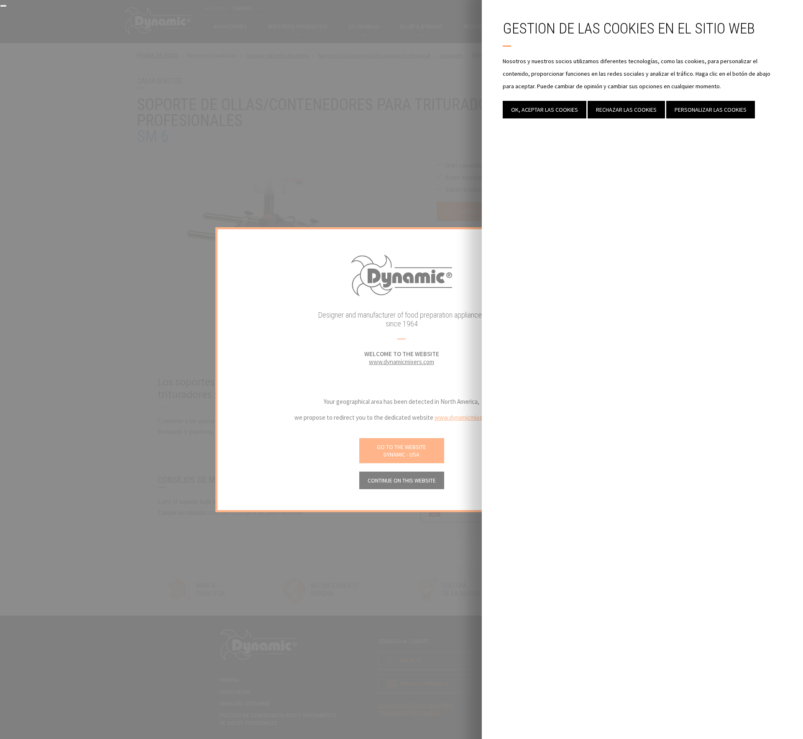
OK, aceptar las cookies (544, 109)
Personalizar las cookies (711, 109)
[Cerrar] (3, 6)
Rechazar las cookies (626, 109)
